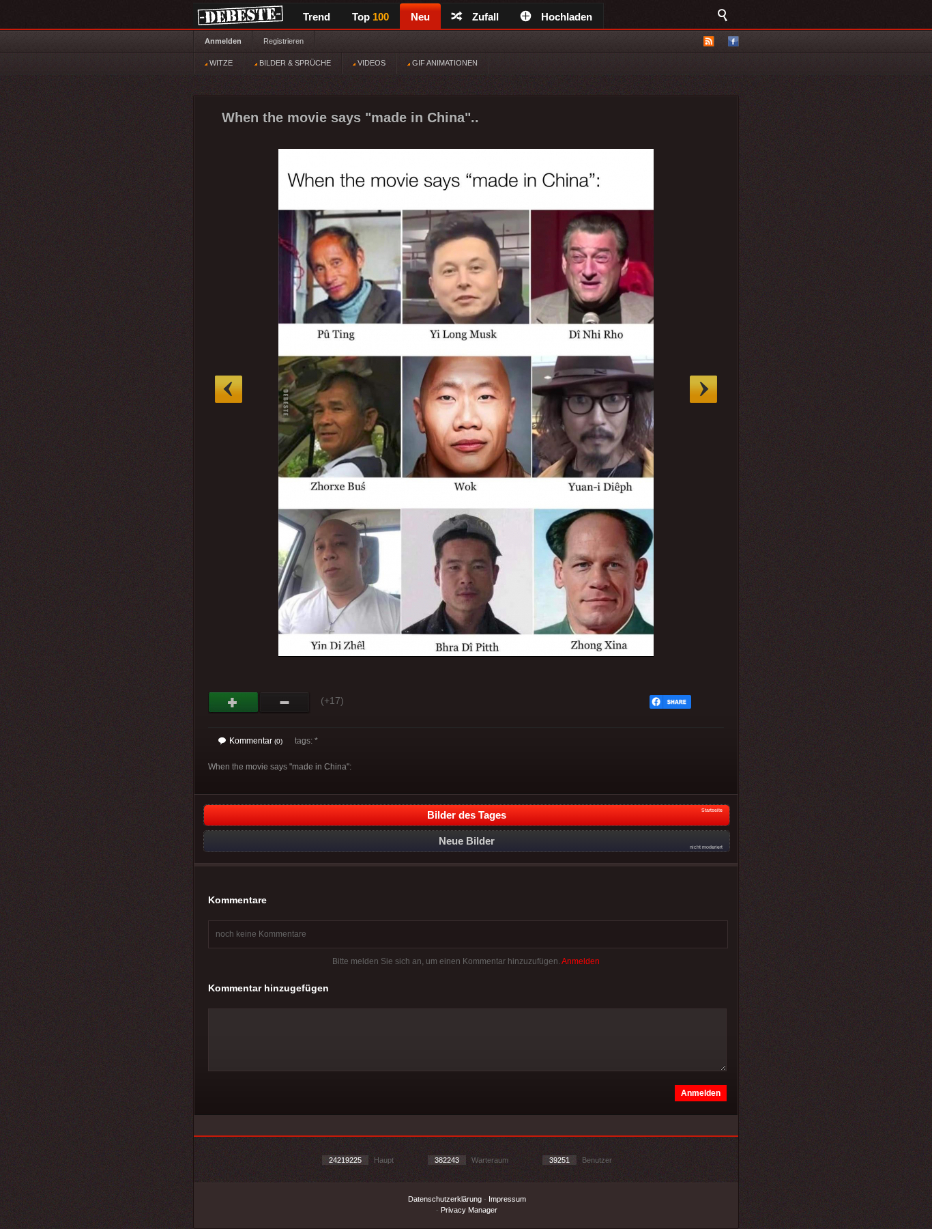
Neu (420, 17)
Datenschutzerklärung (445, 1199)
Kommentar (255, 741)
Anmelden (223, 41)
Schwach (284, 703)
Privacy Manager (469, 1210)
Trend (316, 17)
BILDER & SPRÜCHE (294, 63)
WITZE (220, 63)
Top (370, 17)
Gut (233, 703)
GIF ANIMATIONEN (444, 63)
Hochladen (566, 17)
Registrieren (283, 41)
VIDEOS (370, 63)
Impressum (507, 1199)
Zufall (485, 17)
